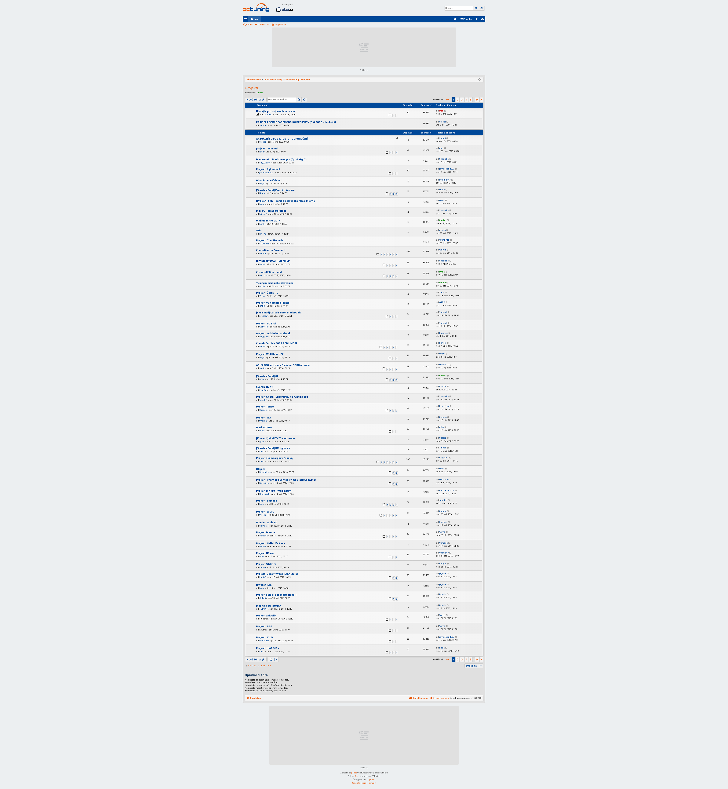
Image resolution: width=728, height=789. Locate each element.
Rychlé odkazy (246, 20)
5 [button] (470, 99)
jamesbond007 (266, 172)
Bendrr (262, 264)
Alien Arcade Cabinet (269, 180)
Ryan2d (263, 390)
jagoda (442, 573)
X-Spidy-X (268, 114)
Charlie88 (444, 553)
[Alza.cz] (284, 8)
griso (261, 379)
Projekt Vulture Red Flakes (272, 303)
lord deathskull (446, 490)
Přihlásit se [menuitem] (477, 20)
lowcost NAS (264, 585)
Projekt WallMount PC (270, 354)
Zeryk (262, 296)
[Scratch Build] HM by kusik (273, 448)
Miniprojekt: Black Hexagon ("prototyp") (281, 159)
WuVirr (262, 253)
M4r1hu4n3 (444, 180)
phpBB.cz (371, 780)
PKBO (442, 272)
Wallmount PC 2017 (268, 221)
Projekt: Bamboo (266, 501)
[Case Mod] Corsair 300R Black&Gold (278, 313)
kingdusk (444, 457)
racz (261, 152)
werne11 (263, 327)
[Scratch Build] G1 (267, 376)
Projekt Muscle (265, 532)
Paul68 (262, 546)
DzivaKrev (264, 483)
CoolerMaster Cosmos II (270, 250)
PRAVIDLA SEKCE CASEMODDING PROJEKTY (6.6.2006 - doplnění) (296, 122)
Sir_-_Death (264, 163)
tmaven (263, 421)
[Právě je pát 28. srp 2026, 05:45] (479, 80)
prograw (263, 316)
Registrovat (280, 25)
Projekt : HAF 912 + (267, 648)
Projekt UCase (265, 553)
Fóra (256, 19)
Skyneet (263, 526)
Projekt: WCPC (265, 512)
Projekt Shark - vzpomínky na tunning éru (282, 397)
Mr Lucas (264, 275)
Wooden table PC (266, 522)
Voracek (263, 536)
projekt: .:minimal (267, 149)
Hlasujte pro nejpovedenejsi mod (276, 111)
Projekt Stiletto (266, 564)
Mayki (262, 183)
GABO (262, 306)
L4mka (260, 92)
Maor (261, 204)
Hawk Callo (264, 494)
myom (262, 234)
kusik (262, 451)
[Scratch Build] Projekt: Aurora (275, 190)
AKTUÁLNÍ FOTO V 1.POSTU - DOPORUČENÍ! (282, 139)
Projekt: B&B (264, 626)
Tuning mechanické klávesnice (274, 283)
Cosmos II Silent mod (269, 272)
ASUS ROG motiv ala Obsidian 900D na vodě (283, 365)
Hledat (249, 25)
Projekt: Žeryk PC (267, 293)
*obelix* (263, 400)
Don (441, 111)
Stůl (258, 230)
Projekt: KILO (264, 637)
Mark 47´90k (264, 427)
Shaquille (444, 159)
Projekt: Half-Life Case (270, 543)
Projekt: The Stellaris (269, 240)
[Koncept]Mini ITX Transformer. (276, 438)
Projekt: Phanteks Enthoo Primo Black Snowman (286, 480)
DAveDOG (444, 364)
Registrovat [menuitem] (483, 20)
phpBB (354, 773)
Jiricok (442, 448)
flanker (442, 220)
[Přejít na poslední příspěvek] (445, 111)
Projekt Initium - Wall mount (274, 491)
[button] (447, 99)
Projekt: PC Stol (266, 324)
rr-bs (261, 430)
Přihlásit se (263, 25)
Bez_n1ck (444, 406)
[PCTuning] (256, 7)
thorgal (262, 515)
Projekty (252, 88)
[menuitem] (455, 19)
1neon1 (443, 312)
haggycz (263, 336)
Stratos (262, 368)
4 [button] (466, 99)
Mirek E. (263, 214)
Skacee (263, 410)
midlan (262, 286)
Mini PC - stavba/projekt (271, 211)
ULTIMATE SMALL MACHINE (273, 261)
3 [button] (462, 99)
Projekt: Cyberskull (268, 169)
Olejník (260, 469)
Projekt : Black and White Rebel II (276, 595)
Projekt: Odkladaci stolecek (273, 333)
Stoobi (262, 125)
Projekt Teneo (265, 407)
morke (442, 282)
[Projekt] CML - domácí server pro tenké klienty (285, 201)
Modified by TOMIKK (268, 606)
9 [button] (477, 99)
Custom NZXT (264, 387)
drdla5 (262, 598)
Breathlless (265, 472)
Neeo (262, 193)
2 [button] (457, 99)
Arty (356, 776)
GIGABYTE (264, 244)
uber (261, 556)
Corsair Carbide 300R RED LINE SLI (277, 343)
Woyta (442, 532)
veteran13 (264, 640)
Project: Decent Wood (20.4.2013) (277, 574)
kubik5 (262, 577)
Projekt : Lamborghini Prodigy (274, 458)
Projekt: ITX (263, 418)
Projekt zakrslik (266, 616)
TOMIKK (263, 609)
